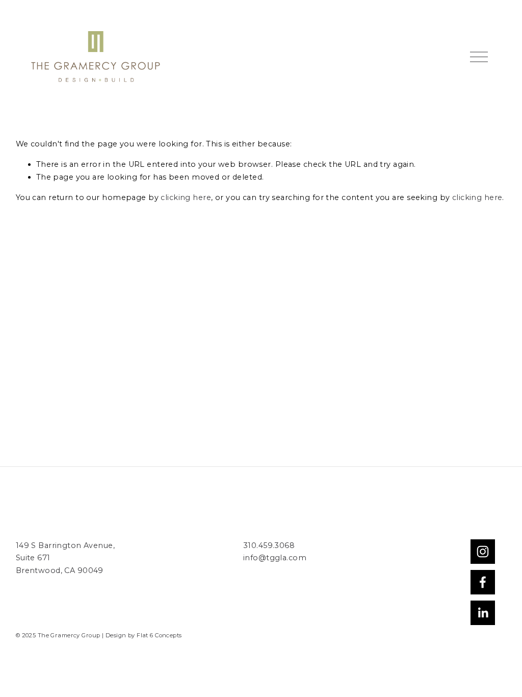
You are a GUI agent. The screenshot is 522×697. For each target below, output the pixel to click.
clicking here (186, 197)
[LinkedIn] (483, 613)
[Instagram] (483, 551)
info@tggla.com (274, 557)
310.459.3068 (269, 545)
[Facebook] (483, 582)
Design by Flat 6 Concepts (144, 635)
